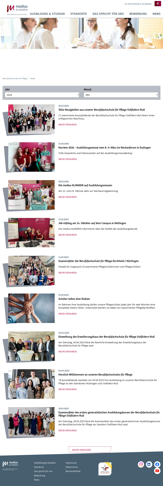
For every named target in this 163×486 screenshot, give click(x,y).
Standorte (78, 14)
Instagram (141, 464)
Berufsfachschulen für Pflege (15, 78)
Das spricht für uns (108, 14)
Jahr (7, 89)
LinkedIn (149, 464)
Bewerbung (138, 14)
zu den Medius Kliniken (138, 4)
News (157, 14)
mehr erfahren (67, 124)
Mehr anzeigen (81, 450)
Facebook (157, 464)
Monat (87, 89)
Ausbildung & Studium (47, 14)
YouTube (157, 471)
